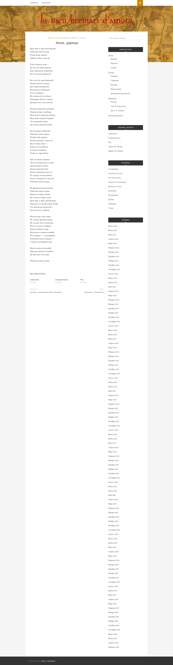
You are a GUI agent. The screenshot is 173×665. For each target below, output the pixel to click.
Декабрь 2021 (113, 465)
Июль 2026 (112, 226)
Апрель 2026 (113, 239)
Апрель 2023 (113, 395)
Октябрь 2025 (113, 265)
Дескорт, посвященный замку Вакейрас (46, 292)
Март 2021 (112, 504)
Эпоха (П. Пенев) (115, 146)
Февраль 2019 (113, 608)
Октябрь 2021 (113, 473)
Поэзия (111, 73)
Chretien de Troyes (115, 173)
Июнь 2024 (112, 334)
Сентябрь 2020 (114, 530)
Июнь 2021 (112, 491)
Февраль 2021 (113, 508)
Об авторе (46, 3)
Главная (34, 3)
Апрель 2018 (113, 643)
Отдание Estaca (61, 280)
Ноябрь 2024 (113, 313)
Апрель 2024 (113, 343)
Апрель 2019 (113, 599)
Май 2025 (112, 287)
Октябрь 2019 (113, 578)
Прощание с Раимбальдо (94, 292)
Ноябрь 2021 (113, 469)
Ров (81, 280)
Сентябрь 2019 (114, 582)
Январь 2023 (113, 408)
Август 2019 (113, 586)
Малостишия (116, 89)
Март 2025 (112, 295)
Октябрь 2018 (113, 625)
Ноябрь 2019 (113, 573)
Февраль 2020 (113, 560)
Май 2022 (112, 443)
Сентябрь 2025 (114, 269)
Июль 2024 (112, 330)
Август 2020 (113, 534)
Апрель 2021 (113, 499)
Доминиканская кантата (120, 93)
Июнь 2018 (112, 638)
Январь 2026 (113, 252)
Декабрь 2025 (113, 256)
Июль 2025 (112, 278)
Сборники (115, 80)
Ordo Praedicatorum (118, 106)
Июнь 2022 (112, 439)
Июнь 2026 (112, 230)
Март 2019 (112, 604)
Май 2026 (112, 235)
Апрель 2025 (113, 291)
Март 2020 (112, 556)
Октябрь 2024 (113, 317)
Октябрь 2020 (113, 525)
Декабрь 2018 (113, 617)
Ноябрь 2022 (113, 417)
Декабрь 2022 (113, 413)
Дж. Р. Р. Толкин (117, 110)
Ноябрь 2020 (113, 521)
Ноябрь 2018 (113, 621)
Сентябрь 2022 (114, 426)
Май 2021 (112, 495)
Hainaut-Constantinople (58, 38)
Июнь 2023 (112, 387)
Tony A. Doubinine (48, 661)
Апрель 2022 (113, 447)
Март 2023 (112, 400)
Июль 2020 (112, 538)
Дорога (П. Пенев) (115, 151)
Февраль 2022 (113, 456)
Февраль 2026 (113, 248)
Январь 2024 (113, 356)
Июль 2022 (112, 434)
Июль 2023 (112, 382)
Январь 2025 (113, 304)
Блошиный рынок (115, 116)
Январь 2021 (113, 512)
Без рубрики (113, 195)
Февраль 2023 (113, 404)
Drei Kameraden (114, 178)
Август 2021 (113, 482)
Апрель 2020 (113, 551)
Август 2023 (113, 378)
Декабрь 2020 (113, 517)
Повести (114, 63)
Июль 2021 (112, 486)
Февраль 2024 (113, 352)
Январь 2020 (113, 565)
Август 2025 (113, 274)
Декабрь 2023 (113, 360)
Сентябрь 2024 (114, 321)
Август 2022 (113, 430)
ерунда (111, 199)
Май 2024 (112, 339)
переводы (112, 204)
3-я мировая (113, 169)
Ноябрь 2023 (113, 365)
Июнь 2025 (112, 282)
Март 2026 (112, 243)
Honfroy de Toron (115, 186)
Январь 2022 (113, 460)
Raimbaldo (112, 191)
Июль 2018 (112, 634)
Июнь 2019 (112, 591)
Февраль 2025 (113, 300)
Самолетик (34, 280)
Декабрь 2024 (113, 308)
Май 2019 (112, 595)
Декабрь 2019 (113, 569)
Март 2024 (112, 347)
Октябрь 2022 (113, 421)
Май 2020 (112, 547)
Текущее (114, 76)
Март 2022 (112, 452)
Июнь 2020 (112, 543)
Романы (114, 59)
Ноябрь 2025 (113, 261)
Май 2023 (112, 391)
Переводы (112, 98)
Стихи (73, 38)
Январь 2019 (113, 612)
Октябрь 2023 (113, 369)
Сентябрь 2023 (114, 374)
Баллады (114, 85)
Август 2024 (113, 326)
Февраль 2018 (113, 647)
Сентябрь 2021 (114, 478)
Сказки (113, 68)
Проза (110, 55)
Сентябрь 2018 (114, 630)
